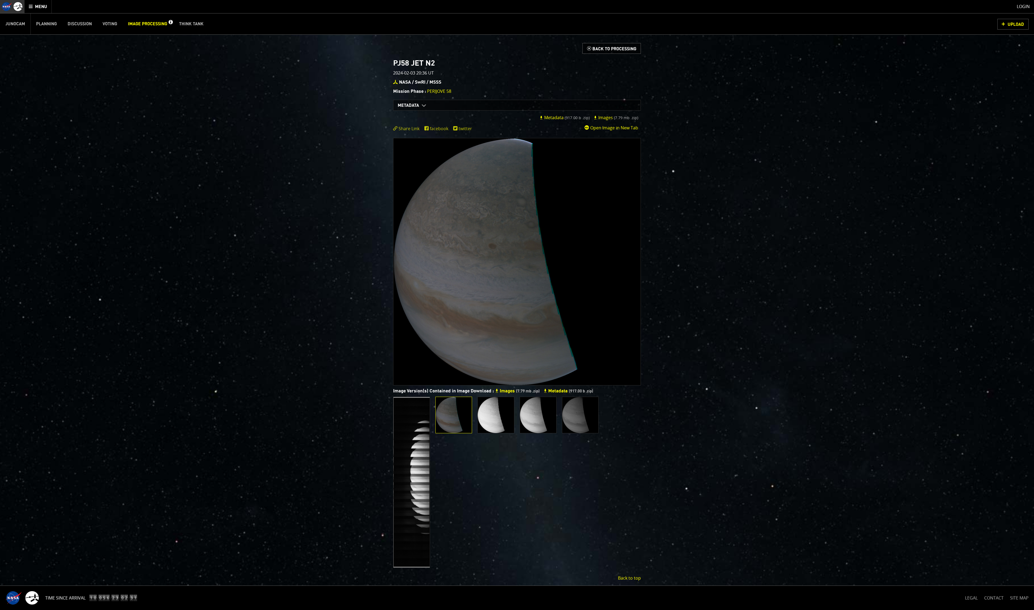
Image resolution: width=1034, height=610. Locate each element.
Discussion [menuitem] (80, 24)
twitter (465, 129)
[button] (170, 23)
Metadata (408, 105)
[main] (517, 305)
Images (617, 117)
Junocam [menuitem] (15, 24)
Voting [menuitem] (110, 24)
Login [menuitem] (1023, 6)
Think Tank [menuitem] (191, 24)
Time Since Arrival (65, 598)
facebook (439, 129)
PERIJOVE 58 (439, 91)
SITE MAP (1019, 598)
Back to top (629, 578)
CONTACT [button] (994, 598)
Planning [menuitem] (46, 24)
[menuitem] (38, 6)
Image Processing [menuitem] (147, 24)
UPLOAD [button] (1016, 24)
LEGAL (971, 597)
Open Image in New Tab (613, 128)
